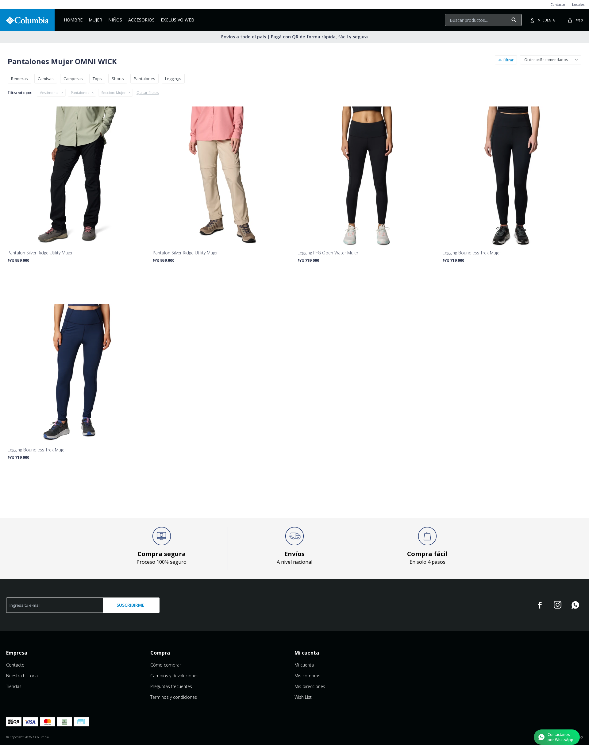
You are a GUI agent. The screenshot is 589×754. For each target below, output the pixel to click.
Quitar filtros (148, 92)
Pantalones (80, 92)
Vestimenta (49, 92)
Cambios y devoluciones (174, 676)
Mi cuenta (304, 665)
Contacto (557, 4)
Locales (578, 4)
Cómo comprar (165, 665)
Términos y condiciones (173, 697)
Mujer (95, 20)
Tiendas (13, 686)
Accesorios (141, 20)
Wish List (303, 697)
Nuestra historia (22, 676)
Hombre (73, 20)
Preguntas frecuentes (171, 686)
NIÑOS (115, 20)
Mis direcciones (309, 686)
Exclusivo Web (177, 20)
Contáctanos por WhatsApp (560, 737)
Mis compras (307, 676)
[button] (514, 20)
